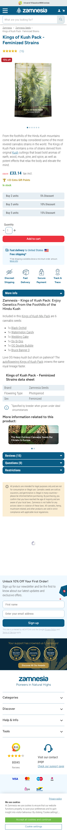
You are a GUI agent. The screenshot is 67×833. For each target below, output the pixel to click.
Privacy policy (55, 798)
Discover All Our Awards (33, 665)
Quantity (9, 224)
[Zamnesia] (31, 10)
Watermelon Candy (22, 332)
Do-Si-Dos (17, 341)
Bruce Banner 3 (20, 350)
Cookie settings (33, 826)
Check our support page (51, 766)
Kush (15, 152)
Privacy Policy (50, 629)
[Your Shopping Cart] (63, 10)
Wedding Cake (20, 337)
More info (14, 261)
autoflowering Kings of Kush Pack (23, 361)
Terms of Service (9, 632)
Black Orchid (18, 328)
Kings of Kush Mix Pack (36, 316)
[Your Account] (59, 10)
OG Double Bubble (22, 345)
